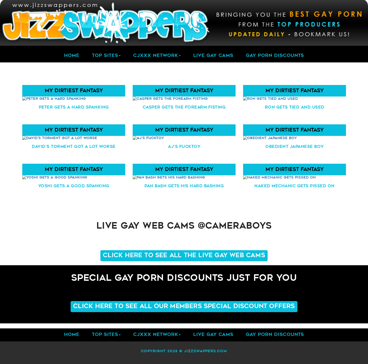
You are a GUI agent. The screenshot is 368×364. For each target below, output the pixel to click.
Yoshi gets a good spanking (73, 186)
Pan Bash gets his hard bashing (184, 186)
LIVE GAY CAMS (213, 56)
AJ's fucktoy (184, 147)
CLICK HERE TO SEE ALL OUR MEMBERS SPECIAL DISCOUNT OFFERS (184, 307)
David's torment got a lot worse (74, 147)
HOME (71, 56)
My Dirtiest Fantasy (74, 91)
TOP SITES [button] (105, 56)
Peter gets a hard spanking (74, 108)
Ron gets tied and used (294, 108)
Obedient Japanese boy (294, 147)
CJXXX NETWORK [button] (155, 56)
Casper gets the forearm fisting (184, 108)
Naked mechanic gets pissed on (294, 186)
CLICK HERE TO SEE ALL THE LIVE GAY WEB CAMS (184, 256)
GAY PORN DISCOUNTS (275, 56)
